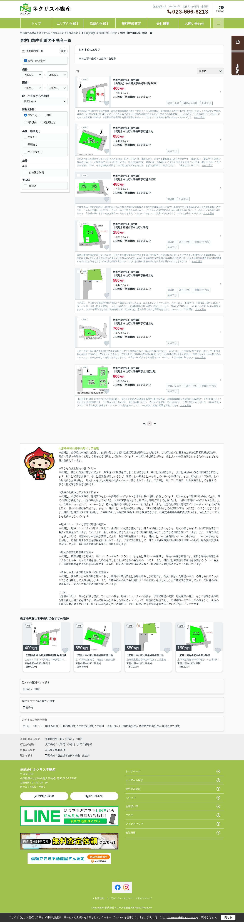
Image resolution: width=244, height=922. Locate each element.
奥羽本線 (60, 750)
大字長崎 (135, 80)
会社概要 (162, 23)
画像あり (33, 136)
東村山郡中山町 (87, 58)
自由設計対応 (36, 172)
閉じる (228, 917)
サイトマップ (145, 898)
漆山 (77, 755)
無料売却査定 (131, 23)
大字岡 (134, 224)
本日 (49, 115)
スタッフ (131, 797)
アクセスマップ (134, 823)
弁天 (80, 744)
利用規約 (99, 898)
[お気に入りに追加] (106, 103)
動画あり (33, 144)
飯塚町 (88, 744)
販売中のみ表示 (36, 60)
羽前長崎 (130, 96)
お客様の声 (132, 806)
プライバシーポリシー (121, 898)
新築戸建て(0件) (171, 726)
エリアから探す (68, 23)
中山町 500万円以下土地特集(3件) (117, 726)
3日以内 (32, 122)
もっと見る (199, 117)
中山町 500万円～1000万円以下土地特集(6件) (49, 726)
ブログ (129, 815)
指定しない (34, 115)
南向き (33, 185)
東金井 (86, 755)
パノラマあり (35, 151)
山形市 (112, 58)
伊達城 (71, 744)
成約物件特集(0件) (149, 726)
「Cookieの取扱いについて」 (181, 917)
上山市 (102, 58)
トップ (36, 23)
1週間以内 (49, 122)
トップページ (133, 771)
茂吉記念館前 (65, 755)
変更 (63, 51)
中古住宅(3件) (86, 726)
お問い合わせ (194, 23)
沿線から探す (99, 23)
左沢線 (118, 96)
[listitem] (45, 647)
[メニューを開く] (218, 23)
